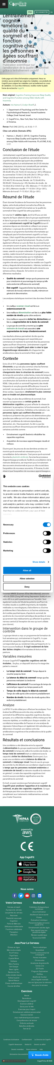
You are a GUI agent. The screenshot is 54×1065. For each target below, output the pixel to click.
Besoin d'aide (41, 1055)
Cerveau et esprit (13, 907)
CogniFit (20, 88)
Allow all (27, 570)
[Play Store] (27, 871)
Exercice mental (27, 1015)
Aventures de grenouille (40, 963)
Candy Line (39, 966)
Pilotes (39, 917)
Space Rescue (13, 980)
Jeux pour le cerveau (40, 985)
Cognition (14, 921)
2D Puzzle (40, 969)
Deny (27, 586)
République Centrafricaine (15, 1061)
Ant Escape (13, 967)
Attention (13, 935)
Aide (41, 1049)
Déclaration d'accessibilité (19, 1054)
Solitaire (14, 961)
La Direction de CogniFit (42, 1040)
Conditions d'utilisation (11, 1040)
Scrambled (40, 950)
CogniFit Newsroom (15, 1044)
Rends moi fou (13, 972)
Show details (39, 562)
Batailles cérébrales (26, 1026)
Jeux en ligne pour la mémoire (40, 982)
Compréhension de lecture (27, 1020)
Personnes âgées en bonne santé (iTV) (39, 924)
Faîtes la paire (13, 978)
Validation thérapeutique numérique (39, 908)
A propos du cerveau (14, 910)
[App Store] (27, 864)
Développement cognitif (27, 1001)
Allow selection (27, 578)
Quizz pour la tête (27, 1007)
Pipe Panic (14, 956)
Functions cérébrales (14, 929)
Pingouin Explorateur (39, 971)
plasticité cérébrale (20, 457)
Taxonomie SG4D (39, 938)
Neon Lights (14, 969)
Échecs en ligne (14, 947)
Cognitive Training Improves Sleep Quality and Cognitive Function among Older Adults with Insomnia (27, 98)
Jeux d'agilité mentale (39, 980)
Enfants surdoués (27, 1023)
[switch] (47, 533)
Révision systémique (39, 935)
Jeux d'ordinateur (39, 912)
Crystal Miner (14, 958)
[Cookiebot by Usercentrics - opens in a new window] (39, 476)
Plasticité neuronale (14, 918)
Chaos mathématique (13, 983)
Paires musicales (39, 958)
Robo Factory (14, 964)
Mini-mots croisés (14, 950)
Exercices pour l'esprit (26, 1009)
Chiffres (40, 974)
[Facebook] (14, 895)
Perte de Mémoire (14, 924)
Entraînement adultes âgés (39, 928)
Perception (14, 932)
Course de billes (14, 986)
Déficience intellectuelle (14, 927)
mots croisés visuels (14, 975)
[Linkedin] (39, 895)
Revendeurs (26, 998)
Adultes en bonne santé (39, 915)
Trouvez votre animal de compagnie (39, 954)
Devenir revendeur (17, 1049)
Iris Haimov (15, 105)
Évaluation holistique (39, 920)
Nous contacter (31, 1049)
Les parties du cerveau (13, 913)
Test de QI (26, 1029)
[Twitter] (21, 895)
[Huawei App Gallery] (27, 879)
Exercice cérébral (26, 1004)
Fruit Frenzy (13, 953)
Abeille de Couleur (40, 977)
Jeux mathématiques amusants (26, 1018)
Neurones (14, 915)
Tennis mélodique (40, 947)
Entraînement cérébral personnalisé (27, 1012)
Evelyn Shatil (27, 105)
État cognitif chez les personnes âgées (39, 931)
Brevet (26, 996)
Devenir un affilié (40, 1044)
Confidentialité (27, 1040)
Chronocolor (40, 960)
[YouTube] (27, 895)
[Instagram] (33, 895)
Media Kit (28, 1044)
